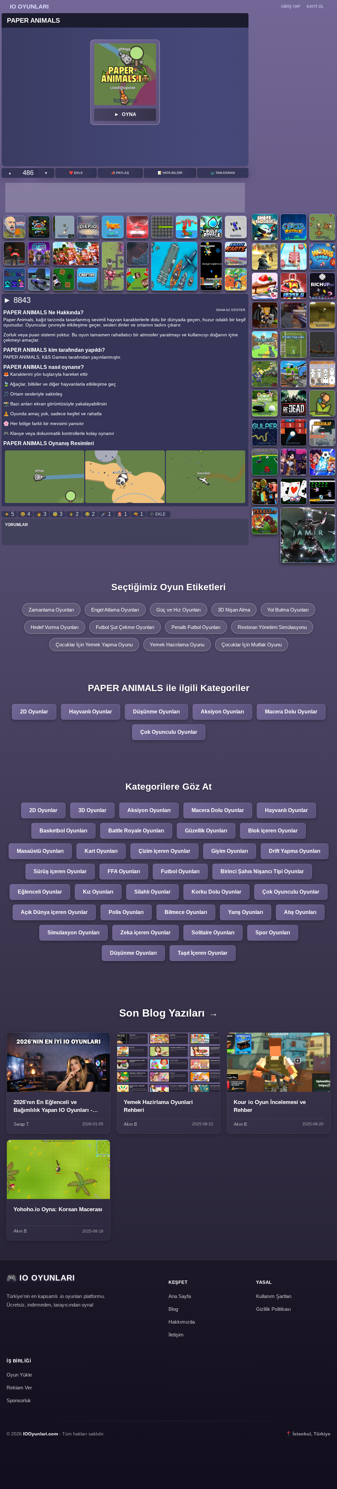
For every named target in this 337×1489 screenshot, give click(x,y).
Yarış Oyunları (245, 912)
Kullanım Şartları (274, 1296)
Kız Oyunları (98, 892)
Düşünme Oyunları (156, 711)
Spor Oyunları (272, 932)
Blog (173, 1309)
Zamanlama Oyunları (51, 609)
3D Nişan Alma (234, 609)
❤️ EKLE (76, 173)
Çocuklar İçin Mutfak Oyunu (251, 644)
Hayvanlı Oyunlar (90, 711)
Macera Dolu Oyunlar (291, 711)
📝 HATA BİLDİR (170, 173)
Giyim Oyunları (229, 851)
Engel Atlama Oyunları (115, 609)
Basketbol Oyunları (63, 830)
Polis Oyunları (126, 912)
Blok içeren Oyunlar (273, 830)
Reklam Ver (19, 1387)
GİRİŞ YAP (290, 6)
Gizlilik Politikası (273, 1309)
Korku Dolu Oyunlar (216, 892)
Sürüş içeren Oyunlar (60, 871)
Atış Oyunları (300, 912)
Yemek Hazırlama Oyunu (177, 644)
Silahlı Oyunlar (152, 892)
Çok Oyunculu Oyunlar (168, 732)
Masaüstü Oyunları (40, 851)
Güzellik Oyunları (206, 830)
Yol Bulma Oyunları (288, 609)
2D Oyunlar (34, 711)
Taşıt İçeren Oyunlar (202, 953)
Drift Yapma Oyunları (294, 851)
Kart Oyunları (101, 851)
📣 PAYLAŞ (120, 173)
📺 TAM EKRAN (223, 173)
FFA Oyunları (124, 871)
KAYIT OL (315, 6)
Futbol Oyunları (180, 871)
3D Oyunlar (92, 810)
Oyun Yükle (19, 1375)
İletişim (176, 1334)
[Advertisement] (125, 197)
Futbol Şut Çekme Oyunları (125, 627)
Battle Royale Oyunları (136, 830)
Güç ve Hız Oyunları (178, 609)
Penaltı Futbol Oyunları (195, 627)
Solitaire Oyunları (213, 932)
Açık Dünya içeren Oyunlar (54, 912)
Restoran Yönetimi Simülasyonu (272, 627)
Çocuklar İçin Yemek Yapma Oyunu (94, 644)
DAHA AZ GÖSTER (230, 310)
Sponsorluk (19, 1400)
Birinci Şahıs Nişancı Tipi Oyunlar (262, 871)
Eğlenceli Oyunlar (40, 892)
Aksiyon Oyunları (222, 711)
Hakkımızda (181, 1322)
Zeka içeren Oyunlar (145, 932)
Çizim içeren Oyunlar (164, 851)
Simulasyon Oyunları (73, 932)
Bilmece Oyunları (186, 912)
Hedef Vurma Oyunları (55, 627)
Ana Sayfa (179, 1296)
